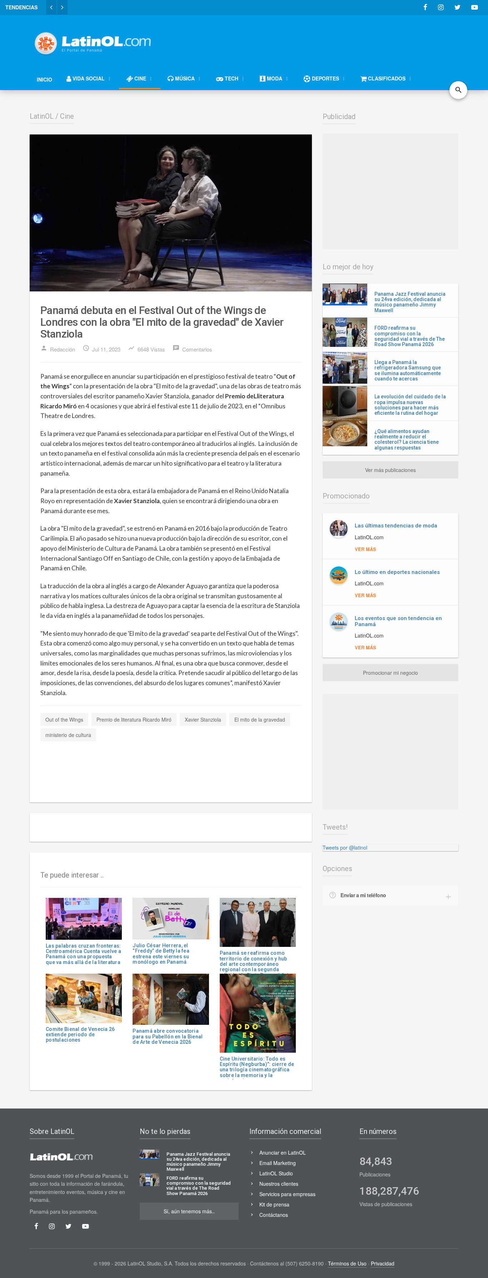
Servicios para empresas (287, 1194)
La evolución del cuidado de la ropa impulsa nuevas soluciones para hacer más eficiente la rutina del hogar (410, 405)
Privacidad (382, 1263)
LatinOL (42, 116)
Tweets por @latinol (345, 847)
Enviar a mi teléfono (363, 895)
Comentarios (192, 348)
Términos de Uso (347, 1263)
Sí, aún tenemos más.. (189, 1211)
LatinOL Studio (276, 1173)
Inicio (44, 79)
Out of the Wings (64, 719)
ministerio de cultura (68, 734)
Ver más (365, 549)
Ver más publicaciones (390, 469)
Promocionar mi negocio (390, 672)
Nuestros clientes (278, 1183)
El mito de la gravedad (259, 719)
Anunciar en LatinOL (282, 1152)
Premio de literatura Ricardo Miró (133, 719)
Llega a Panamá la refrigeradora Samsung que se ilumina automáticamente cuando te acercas (407, 370)
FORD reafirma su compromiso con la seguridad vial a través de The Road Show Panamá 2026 (409, 336)
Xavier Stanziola (203, 719)
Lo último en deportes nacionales (397, 572)
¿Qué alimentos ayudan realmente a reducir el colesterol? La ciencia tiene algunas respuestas (406, 439)
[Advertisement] (328, 40)
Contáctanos (273, 1214)
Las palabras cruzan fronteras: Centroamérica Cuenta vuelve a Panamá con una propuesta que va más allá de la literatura (83, 954)
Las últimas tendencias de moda (396, 525)
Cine (67, 116)
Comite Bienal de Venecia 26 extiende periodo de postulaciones (80, 1034)
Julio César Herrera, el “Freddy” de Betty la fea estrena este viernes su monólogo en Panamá (161, 954)
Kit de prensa (274, 1204)
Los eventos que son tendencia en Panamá (398, 621)
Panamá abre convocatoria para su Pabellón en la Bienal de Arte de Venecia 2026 (168, 1036)
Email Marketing (277, 1162)
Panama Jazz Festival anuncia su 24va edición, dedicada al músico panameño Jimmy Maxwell (409, 302)
